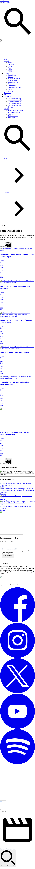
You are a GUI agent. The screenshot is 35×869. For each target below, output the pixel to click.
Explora (6, 73)
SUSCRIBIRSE (7, 555)
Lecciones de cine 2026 (15, 98)
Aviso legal (11, 117)
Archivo (10, 91)
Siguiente (8, 242)
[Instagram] (17, 657)
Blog (5, 94)
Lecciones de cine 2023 (15, 103)
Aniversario (7, 93)
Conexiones (7, 96)
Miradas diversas (13, 80)
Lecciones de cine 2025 (15, 100)
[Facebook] (17, 622)
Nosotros (6, 109)
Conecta (10, 107)
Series (9, 84)
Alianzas (10, 77)
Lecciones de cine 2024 (15, 102)
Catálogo (6, 61)
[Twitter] (17, 693)
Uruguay (10, 71)
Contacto (10, 114)
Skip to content (4, 1)
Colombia (11, 64)
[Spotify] (17, 764)
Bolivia (10, 62)
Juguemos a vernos (13, 82)
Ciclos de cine (12, 75)
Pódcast (10, 89)
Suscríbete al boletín (14, 112)
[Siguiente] (8, 247)
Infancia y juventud (14, 78)
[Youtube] (17, 728)
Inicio (5, 59)
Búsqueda (3, 811)
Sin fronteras (12, 86)
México (10, 70)
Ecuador (10, 66)
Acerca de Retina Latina (15, 110)
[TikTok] (17, 799)
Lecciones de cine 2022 (15, 105)
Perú (9, 68)
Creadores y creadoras (14, 87)
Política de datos (13, 116)
